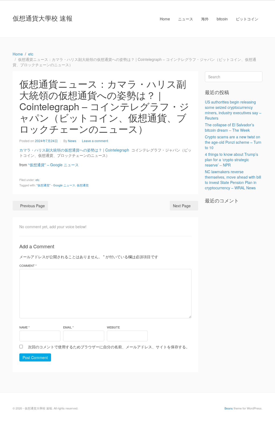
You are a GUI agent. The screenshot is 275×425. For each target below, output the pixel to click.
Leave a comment (95, 140)
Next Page (182, 205)
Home (165, 18)
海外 (205, 18)
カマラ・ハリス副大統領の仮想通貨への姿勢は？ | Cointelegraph (74, 150)
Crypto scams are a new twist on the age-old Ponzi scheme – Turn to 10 (233, 142)
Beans (229, 408)
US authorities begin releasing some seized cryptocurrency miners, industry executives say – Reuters (233, 110)
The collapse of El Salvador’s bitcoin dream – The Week (229, 127)
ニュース (185, 18)
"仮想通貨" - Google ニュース (56, 185)
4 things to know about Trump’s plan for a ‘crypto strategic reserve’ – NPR (231, 159)
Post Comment (35, 357)
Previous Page (32, 205)
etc (37, 180)
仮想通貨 (83, 185)
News (72, 140)
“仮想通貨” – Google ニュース (53, 164)
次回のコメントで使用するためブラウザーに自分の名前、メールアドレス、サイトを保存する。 (109, 346)
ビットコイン (247, 18)
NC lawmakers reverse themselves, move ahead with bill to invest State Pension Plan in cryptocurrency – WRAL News (233, 179)
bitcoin (222, 18)
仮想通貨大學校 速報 (43, 18)
